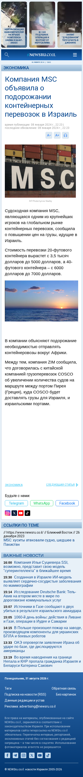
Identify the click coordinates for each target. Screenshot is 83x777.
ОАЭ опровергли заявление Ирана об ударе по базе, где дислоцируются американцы (41, 647)
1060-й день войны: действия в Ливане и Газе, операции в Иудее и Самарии (42, 619)
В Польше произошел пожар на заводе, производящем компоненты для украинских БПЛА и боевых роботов (42, 632)
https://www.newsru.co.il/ (25, 532)
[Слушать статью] (70, 135)
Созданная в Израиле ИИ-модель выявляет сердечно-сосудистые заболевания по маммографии (42, 581)
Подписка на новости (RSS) (25, 694)
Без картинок (66, 694)
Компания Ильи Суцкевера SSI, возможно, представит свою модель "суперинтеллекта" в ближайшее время (37, 566)
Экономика (16, 67)
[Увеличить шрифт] (57, 135)
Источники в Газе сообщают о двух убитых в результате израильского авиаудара (42, 609)
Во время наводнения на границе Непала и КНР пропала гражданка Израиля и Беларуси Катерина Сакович (42, 661)
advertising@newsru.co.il (37, 706)
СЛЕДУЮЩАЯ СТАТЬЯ (60, 484)
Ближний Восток (59, 532)
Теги (8, 688)
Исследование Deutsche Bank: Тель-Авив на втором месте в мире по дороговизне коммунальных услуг (39, 596)
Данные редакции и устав (24, 700)
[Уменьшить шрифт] (48, 135)
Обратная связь (64, 688)
